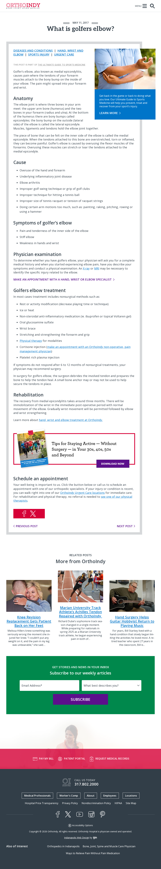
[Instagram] (91, 814)
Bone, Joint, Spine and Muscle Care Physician (109, 846)
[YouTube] (79, 814)
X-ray (86, 268)
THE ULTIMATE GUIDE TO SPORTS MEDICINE (61, 64)
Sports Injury (38, 54)
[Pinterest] (102, 814)
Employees (109, 795)
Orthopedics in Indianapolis (63, 846)
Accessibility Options (82, 825)
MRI (96, 268)
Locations (131, 795)
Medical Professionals (37, 795)
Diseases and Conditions (33, 50)
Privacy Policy (70, 803)
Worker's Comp (68, 795)
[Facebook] (58, 814)
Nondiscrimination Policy (96, 803)
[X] (68, 814)
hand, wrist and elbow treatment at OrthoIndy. (71, 420)
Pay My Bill (46, 758)
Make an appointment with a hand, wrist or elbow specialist (62, 279)
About (90, 795)
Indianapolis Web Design (76, 837)
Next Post (125, 526)
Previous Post (27, 526)
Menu (138, 5)
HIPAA (118, 803)
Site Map (131, 803)
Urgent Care (64, 54)
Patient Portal (74, 758)
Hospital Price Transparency (41, 803)
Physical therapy (31, 341)
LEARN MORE (108, 113)
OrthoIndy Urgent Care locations (82, 493)
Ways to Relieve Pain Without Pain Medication (93, 853)
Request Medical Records (112, 758)
